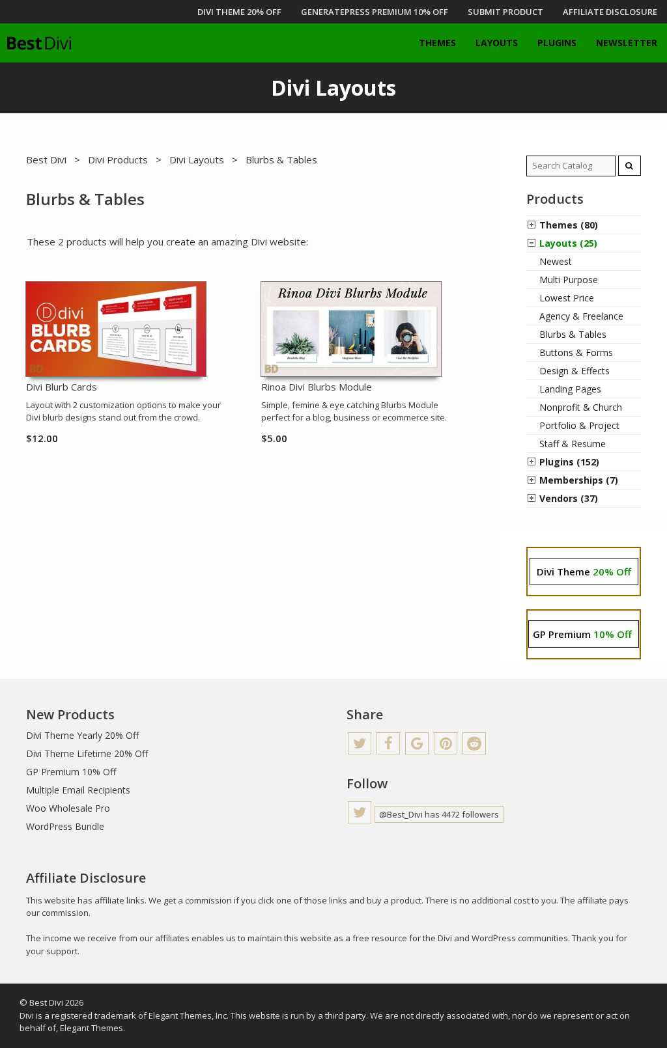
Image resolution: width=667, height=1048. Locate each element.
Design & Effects (574, 371)
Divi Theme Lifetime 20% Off (87, 753)
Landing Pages (570, 389)
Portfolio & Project (579, 425)
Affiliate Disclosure (610, 12)
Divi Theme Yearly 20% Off (82, 735)
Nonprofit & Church (580, 407)
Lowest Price (566, 298)
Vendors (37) (568, 498)
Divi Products (118, 159)
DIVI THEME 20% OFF (239, 12)
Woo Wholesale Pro (68, 808)
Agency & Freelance (581, 316)
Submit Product (505, 12)
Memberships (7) (578, 480)
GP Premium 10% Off (71, 771)
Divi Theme (584, 571)
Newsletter (626, 42)
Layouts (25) (568, 243)
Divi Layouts (196, 159)
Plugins (556, 42)
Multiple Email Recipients (78, 790)
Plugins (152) (569, 462)
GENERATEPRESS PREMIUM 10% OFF (374, 12)
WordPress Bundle (65, 826)
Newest (555, 261)
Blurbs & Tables (572, 334)
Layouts (496, 42)
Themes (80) (568, 225)
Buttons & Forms (576, 352)
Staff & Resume (572, 443)
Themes (437, 42)
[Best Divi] (39, 42)
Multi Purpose (568, 279)
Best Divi (46, 159)
